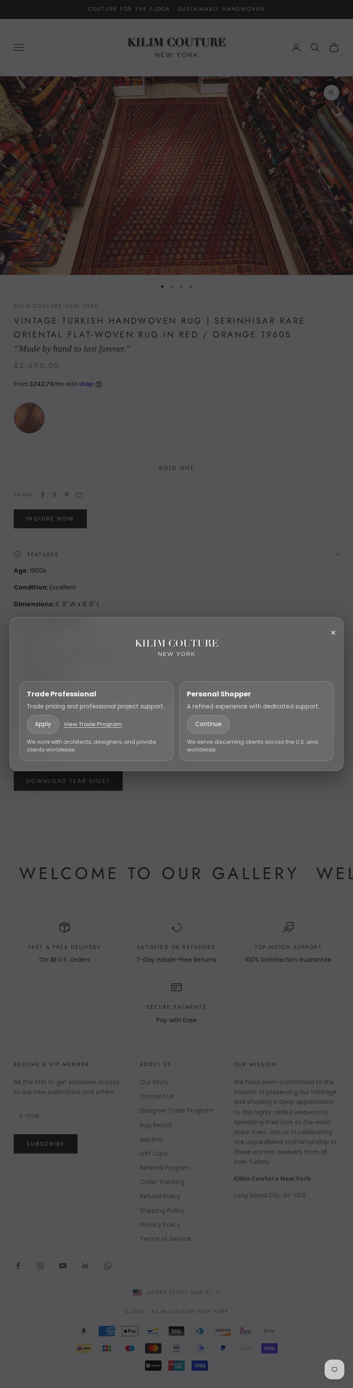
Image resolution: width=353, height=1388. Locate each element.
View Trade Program (93, 724)
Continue (208, 724)
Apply (43, 724)
